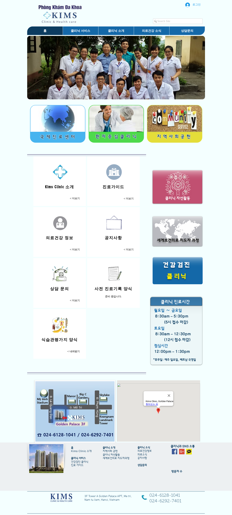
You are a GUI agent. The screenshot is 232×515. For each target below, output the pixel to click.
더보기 (76, 198)
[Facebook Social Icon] (174, 451)
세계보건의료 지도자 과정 (178, 240)
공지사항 (142, 458)
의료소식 (142, 454)
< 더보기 (129, 198)
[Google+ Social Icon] (182, 451)
